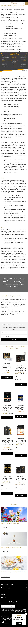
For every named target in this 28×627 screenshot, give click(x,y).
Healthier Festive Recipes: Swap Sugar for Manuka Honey (13, 571)
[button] (7, 372)
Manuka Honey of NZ (9, 609)
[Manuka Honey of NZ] (14, 3)
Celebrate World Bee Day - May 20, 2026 (10, 523)
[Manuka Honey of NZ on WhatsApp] (18, 602)
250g (16, 379)
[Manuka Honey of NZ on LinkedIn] (14, 602)
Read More (5, 527)
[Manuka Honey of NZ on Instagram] (12, 602)
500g (21, 379)
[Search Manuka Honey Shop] (23, 3)
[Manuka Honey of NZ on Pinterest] (16, 602)
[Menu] (0, 3)
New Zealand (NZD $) (7, 606)
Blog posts (14, 504)
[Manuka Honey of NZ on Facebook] (9, 602)
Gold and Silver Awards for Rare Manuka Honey (11, 547)
